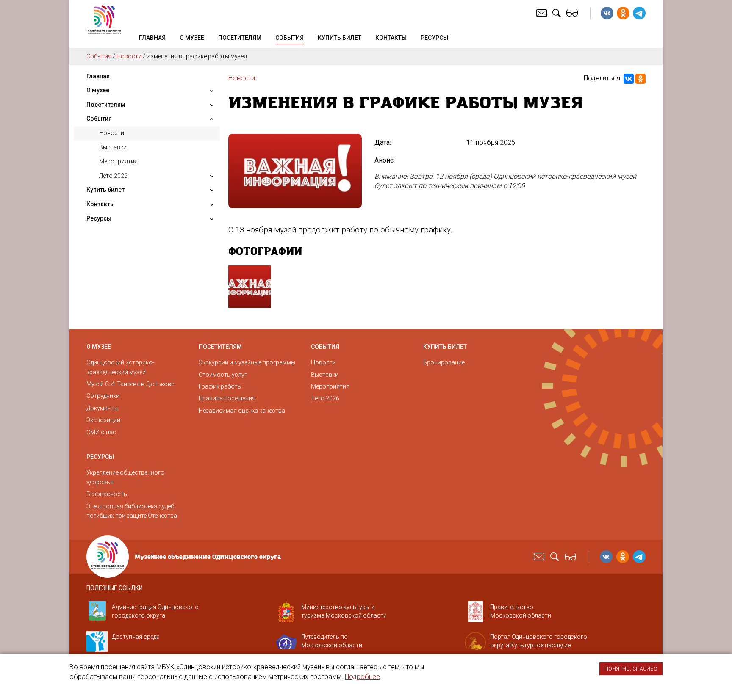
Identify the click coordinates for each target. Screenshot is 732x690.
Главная (152, 37)
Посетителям (239, 37)
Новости (128, 56)
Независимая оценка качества (242, 410)
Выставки (113, 147)
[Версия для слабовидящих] (573, 13)
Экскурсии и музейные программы (247, 362)
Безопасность (106, 494)
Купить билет (339, 37)
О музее (192, 37)
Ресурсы (434, 37)
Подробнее (362, 677)
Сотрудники (102, 395)
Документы (102, 408)
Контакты (391, 37)
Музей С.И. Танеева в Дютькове (130, 384)
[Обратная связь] (542, 13)
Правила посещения (227, 398)
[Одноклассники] (640, 79)
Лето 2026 (113, 175)
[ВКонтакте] (629, 79)
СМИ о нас (101, 432)
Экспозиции (103, 420)
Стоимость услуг (223, 374)
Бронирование (444, 362)
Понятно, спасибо (630, 669)
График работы (220, 386)
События (289, 37)
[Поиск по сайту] (557, 13)
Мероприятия (118, 161)
